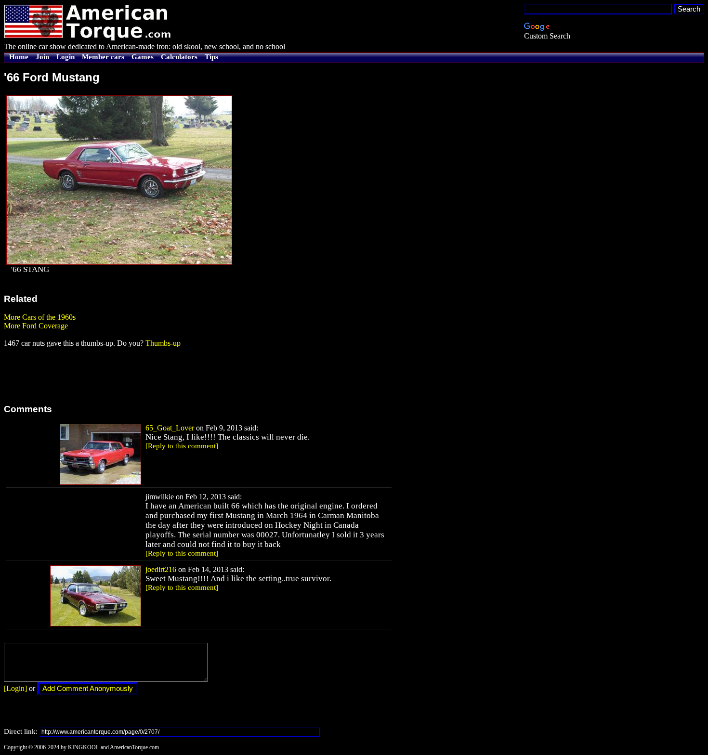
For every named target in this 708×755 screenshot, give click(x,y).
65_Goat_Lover (169, 428)
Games (142, 57)
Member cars (103, 57)
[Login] (15, 688)
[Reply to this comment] (181, 446)
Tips (211, 57)
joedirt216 (160, 569)
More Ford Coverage (36, 326)
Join (42, 57)
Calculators (179, 57)
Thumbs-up (163, 343)
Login (65, 57)
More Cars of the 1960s (40, 317)
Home (18, 57)
